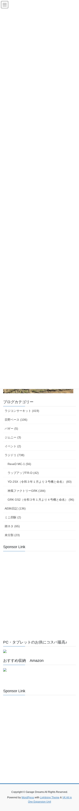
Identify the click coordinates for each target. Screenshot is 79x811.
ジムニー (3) (13, 437)
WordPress (27, 797)
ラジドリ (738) (14, 455)
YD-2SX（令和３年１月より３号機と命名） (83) (40, 481)
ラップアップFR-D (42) (23, 472)
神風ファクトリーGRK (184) (27, 490)
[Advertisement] (39, 594)
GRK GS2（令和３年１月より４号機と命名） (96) (41, 499)
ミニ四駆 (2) (13, 517)
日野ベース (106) (16, 419)
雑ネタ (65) (12, 526)
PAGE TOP (73, 783)
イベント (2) (13, 446)
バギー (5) (11, 428)
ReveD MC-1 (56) (19, 464)
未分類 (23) (12, 535)
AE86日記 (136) (15, 508)
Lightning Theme (49, 797)
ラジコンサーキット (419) (22, 410)
